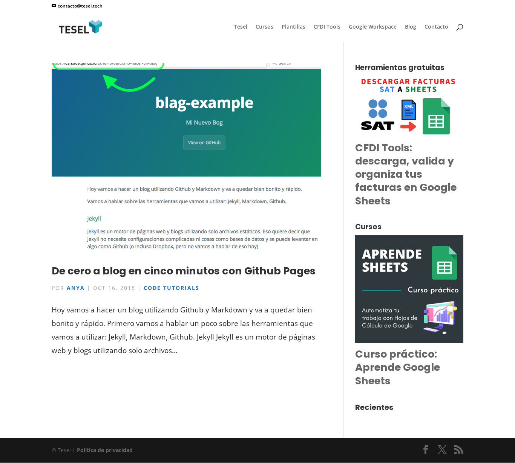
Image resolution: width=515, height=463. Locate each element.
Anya (76, 287)
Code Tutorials (171, 287)
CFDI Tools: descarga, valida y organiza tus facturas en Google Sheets (406, 174)
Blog (410, 27)
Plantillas (293, 27)
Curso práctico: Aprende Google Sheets (397, 367)
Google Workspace (373, 27)
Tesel (240, 27)
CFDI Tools (327, 27)
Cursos (264, 27)
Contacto (436, 27)
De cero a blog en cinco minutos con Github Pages (184, 271)
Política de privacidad (105, 450)
